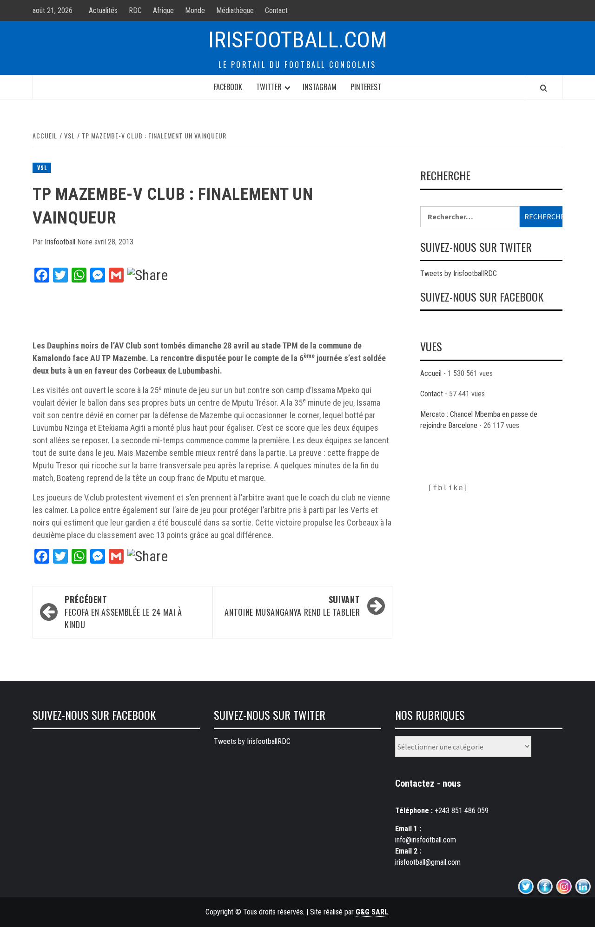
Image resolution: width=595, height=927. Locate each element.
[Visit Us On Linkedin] (582, 886)
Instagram (320, 86)
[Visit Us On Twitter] (525, 886)
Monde (195, 10)
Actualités (103, 10)
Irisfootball (61, 241)
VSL (41, 167)
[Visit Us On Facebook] (544, 886)
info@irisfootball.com (425, 839)
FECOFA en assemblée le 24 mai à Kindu (123, 612)
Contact (276, 10)
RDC (135, 10)
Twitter (269, 86)
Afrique (163, 10)
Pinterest (365, 86)
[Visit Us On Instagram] (563, 886)
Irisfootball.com (297, 39)
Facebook (228, 86)
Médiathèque (235, 10)
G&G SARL (372, 911)
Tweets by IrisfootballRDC (458, 273)
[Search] (543, 87)
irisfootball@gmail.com (428, 862)
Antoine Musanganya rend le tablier (292, 605)
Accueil (431, 373)
